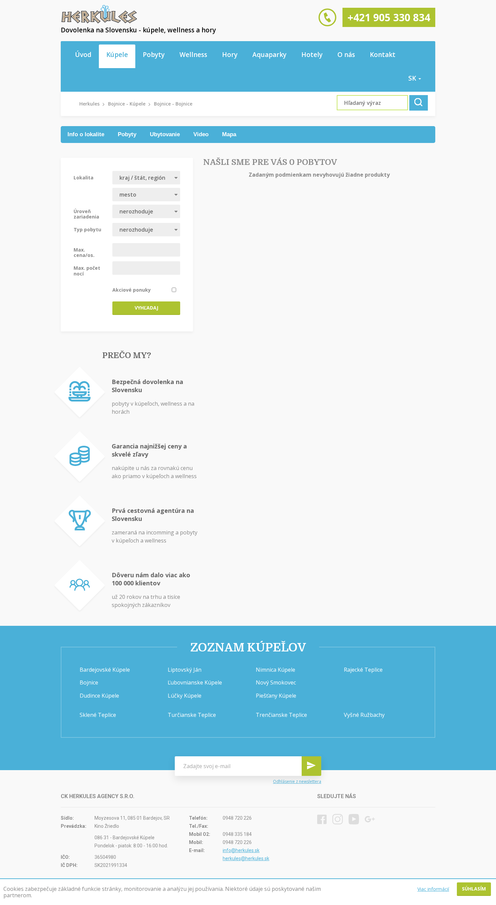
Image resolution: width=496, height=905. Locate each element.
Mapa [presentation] (229, 134)
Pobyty (154, 54)
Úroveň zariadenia (86, 214)
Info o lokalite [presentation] (85, 134)
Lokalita (83, 177)
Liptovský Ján (184, 669)
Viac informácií (433, 889)
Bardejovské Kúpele (105, 669)
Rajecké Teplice (363, 669)
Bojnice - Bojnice (173, 103)
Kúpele (117, 54)
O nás (346, 54)
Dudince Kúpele (99, 695)
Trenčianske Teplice (281, 715)
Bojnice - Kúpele (126, 103)
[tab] (86, 134)
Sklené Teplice (98, 715)
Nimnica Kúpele (275, 669)
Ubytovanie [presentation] (165, 134)
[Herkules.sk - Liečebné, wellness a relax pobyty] (99, 22)
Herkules (89, 103)
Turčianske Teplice (192, 715)
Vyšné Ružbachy (364, 715)
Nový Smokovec (276, 682)
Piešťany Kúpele (276, 695)
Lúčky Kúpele (184, 695)
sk (413, 78)
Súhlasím (474, 888)
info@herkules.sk (241, 850)
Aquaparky (269, 54)
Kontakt (382, 54)
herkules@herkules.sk (246, 858)
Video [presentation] (201, 134)
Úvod (83, 54)
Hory (230, 54)
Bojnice (89, 682)
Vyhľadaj (146, 307)
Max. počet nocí (87, 270)
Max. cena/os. (84, 252)
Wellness (193, 54)
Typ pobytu (87, 229)
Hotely (312, 54)
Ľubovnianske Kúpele (195, 682)
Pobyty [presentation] (127, 134)
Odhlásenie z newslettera (297, 781)
